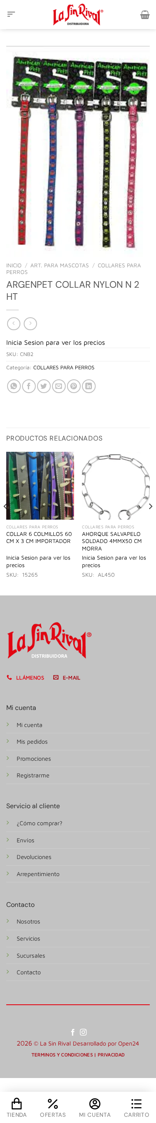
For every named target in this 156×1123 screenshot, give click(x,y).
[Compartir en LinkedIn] (89, 386)
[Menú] (11, 14)
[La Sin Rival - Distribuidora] (78, 14)
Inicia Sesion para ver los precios (55, 342)
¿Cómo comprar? (39, 823)
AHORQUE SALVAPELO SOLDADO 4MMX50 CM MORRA (112, 541)
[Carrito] (145, 14)
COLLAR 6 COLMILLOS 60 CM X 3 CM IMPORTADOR (39, 537)
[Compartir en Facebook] (29, 386)
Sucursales (31, 955)
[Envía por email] (59, 386)
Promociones (34, 758)
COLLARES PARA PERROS (63, 367)
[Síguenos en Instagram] (83, 1032)
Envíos (26, 840)
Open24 (128, 1043)
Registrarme (33, 775)
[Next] (150, 523)
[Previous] (6, 523)
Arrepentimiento (38, 873)
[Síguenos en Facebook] (72, 1032)
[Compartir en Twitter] (44, 386)
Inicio (14, 265)
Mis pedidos (32, 741)
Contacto (29, 972)
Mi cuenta (29, 724)
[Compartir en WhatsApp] (14, 386)
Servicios (28, 938)
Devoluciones (34, 856)
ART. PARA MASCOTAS (59, 265)
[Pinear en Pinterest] (74, 386)
